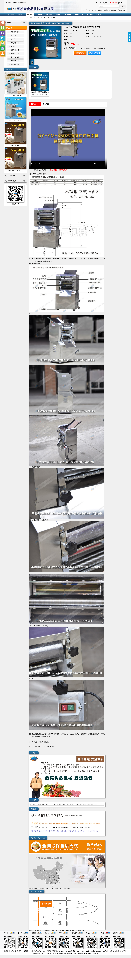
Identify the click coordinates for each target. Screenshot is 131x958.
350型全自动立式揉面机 (15, 170)
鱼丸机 (100, 10)
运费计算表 (54, 809)
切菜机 (105, 10)
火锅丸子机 (121, 10)
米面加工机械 (39, 23)
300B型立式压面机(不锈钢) (40, 92)
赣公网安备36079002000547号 (88, 953)
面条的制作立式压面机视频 (58, 170)
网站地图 (60, 953)
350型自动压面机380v (15, 120)
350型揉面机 (15, 145)
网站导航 (122, 3)
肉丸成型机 (112, 10)
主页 (32, 23)
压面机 (48, 23)
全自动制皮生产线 (15, 95)
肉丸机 (94, 10)
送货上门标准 (45, 809)
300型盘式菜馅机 (43, 742)
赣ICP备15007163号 (70, 953)
